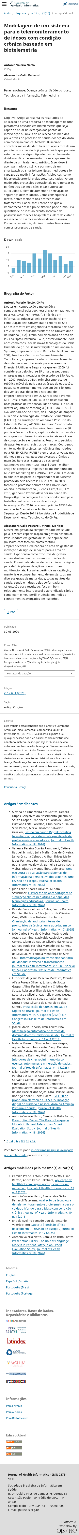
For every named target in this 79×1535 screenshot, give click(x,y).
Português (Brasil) (18, 1287)
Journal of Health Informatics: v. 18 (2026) (43, 842)
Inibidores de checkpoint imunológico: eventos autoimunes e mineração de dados (42, 1061)
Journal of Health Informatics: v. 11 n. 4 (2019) (43, 1037)
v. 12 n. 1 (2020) (40, 13)
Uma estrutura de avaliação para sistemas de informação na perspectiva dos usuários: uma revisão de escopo (43, 875)
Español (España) (18, 1281)
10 (27, 1141)
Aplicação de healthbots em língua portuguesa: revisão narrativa (42, 1184)
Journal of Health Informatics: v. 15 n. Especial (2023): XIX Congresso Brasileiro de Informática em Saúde (39, 1017)
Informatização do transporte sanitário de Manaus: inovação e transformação (42, 960)
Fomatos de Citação (19, 673)
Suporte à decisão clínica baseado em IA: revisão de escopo (38, 1227)
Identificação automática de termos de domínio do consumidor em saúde (38, 1033)
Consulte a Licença (15, 787)
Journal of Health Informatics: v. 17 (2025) (45, 929)
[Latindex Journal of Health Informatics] (16, 1343)
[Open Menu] (4, 4)
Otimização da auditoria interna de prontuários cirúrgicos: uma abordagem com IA (42, 925)
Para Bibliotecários (17, 1418)
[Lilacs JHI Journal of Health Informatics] (16, 1354)
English (11, 1275)
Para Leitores (14, 1406)
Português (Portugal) (20, 1293)
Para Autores (14, 1412)
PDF (12, 612)
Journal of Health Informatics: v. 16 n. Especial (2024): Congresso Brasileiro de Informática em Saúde (43, 970)
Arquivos (21, 13)
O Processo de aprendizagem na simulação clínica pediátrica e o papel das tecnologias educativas (42, 897)
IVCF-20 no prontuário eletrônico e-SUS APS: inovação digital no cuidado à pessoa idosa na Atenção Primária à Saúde (43, 1102)
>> (34, 1141)
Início (7, 13)
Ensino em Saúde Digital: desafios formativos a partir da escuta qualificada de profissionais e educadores (42, 836)
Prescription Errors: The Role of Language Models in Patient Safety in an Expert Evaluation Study (40, 1124)
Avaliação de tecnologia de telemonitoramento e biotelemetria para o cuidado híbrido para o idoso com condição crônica (43, 1206)
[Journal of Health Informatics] (16, 1321)
